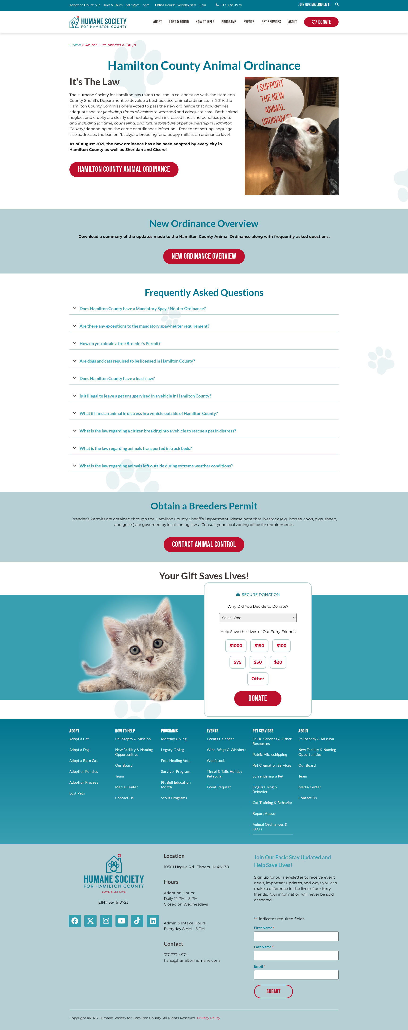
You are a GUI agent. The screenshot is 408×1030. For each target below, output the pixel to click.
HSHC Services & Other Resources (272, 741)
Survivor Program (175, 771)
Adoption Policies (83, 771)
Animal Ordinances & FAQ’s (270, 826)
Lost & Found (179, 21)
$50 (258, 662)
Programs (228, 21)
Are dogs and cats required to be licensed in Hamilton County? (137, 360)
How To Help (205, 21)
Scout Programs (174, 798)
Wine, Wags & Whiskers (226, 750)
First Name (264, 928)
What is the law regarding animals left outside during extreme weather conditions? (156, 465)
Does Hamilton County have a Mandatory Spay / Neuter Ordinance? (143, 308)
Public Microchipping (270, 754)
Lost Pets (77, 793)
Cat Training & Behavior (272, 802)
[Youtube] (121, 921)
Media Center (126, 787)
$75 (238, 662)
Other (257, 678)
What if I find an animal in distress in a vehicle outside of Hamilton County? (149, 413)
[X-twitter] (90, 921)
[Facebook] (75, 921)
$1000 (236, 645)
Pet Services (271, 21)
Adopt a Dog (79, 750)
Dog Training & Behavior (265, 789)
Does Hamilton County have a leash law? (117, 378)
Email (259, 966)
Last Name (263, 947)
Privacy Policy (208, 1018)
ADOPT (74, 731)
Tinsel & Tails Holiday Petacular (224, 773)
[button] (204, 309)
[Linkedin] (153, 921)
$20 (278, 662)
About (292, 21)
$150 (259, 645)
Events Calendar (220, 739)
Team (119, 776)
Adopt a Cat (79, 739)
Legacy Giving (172, 750)
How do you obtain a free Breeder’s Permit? (120, 343)
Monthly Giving (174, 739)
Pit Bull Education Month (176, 784)
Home (75, 45)
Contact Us (124, 798)
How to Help (125, 731)
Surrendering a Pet (268, 776)
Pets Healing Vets (176, 760)
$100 (281, 645)
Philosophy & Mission (133, 739)
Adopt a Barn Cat (83, 760)
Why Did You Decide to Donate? (257, 606)
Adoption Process (83, 782)
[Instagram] (106, 921)
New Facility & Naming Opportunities (134, 752)
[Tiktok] (137, 921)
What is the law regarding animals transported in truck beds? (136, 448)
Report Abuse (264, 813)
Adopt (157, 21)
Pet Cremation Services (272, 765)
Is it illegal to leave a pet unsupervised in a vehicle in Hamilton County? (145, 395)
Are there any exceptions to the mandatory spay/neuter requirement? (144, 326)
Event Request (219, 787)
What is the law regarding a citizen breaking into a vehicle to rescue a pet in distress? (158, 430)
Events (249, 21)
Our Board (123, 765)
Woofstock (216, 760)
